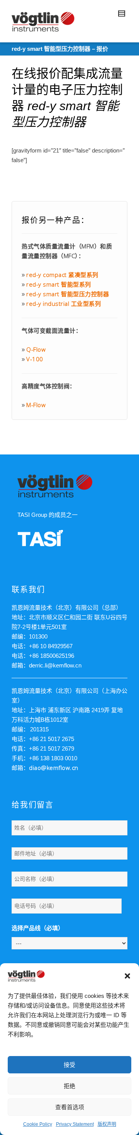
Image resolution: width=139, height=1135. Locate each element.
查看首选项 (69, 1107)
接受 (69, 1064)
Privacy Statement (75, 1124)
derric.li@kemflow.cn (55, 665)
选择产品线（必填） (38, 928)
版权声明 (107, 1124)
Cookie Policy (37, 1124)
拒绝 (69, 1086)
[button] (127, 976)
